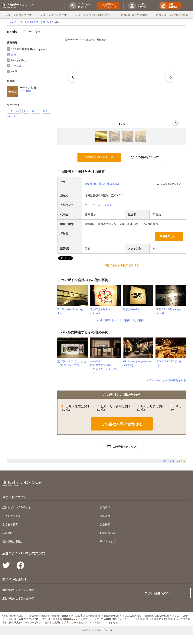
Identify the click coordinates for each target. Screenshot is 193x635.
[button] (170, 77)
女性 (26, 111)
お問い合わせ (108, 533)
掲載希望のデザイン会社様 (108, 6)
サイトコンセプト (12, 516)
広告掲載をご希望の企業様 (18, 598)
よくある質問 (10, 524)
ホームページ (93, 205)
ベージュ (12, 116)
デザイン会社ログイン (158, 593)
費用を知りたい (169, 236)
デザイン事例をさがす (18, 15)
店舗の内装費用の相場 (134, 15)
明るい (46, 111)
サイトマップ (108, 541)
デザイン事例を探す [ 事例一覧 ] (34, 22)
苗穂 (13, 54)
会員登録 (7, 533)
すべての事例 (122, 320)
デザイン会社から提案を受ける (93, 15)
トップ (10, 22)
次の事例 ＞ (140, 320)
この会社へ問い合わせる (99, 157)
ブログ (108, 205)
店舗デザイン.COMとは (16, 507)
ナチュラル (13, 111)
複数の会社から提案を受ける (122, 265)
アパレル (16, 66)
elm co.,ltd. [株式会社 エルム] (102, 183)
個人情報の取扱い (12, 541)
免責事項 (105, 507)
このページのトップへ (172, 461)
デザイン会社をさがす (53, 15)
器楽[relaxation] (131, 309)
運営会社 (105, 516)
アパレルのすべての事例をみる (167, 380)
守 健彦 (25, 91)
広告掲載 (105, 524)
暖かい (35, 111)
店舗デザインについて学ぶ (172, 15)
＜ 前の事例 (103, 320)
